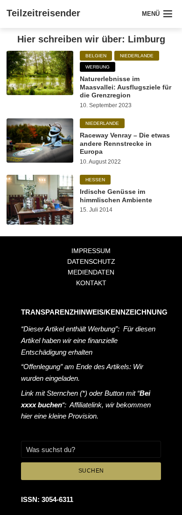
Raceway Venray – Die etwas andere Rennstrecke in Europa (125, 143)
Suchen (91, 470)
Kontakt (91, 283)
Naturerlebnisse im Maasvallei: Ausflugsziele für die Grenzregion (125, 87)
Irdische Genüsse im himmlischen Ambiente (116, 196)
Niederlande (137, 55)
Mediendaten (91, 272)
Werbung (97, 66)
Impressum (91, 250)
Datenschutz (91, 261)
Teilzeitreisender (43, 13)
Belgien (95, 55)
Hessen (95, 179)
